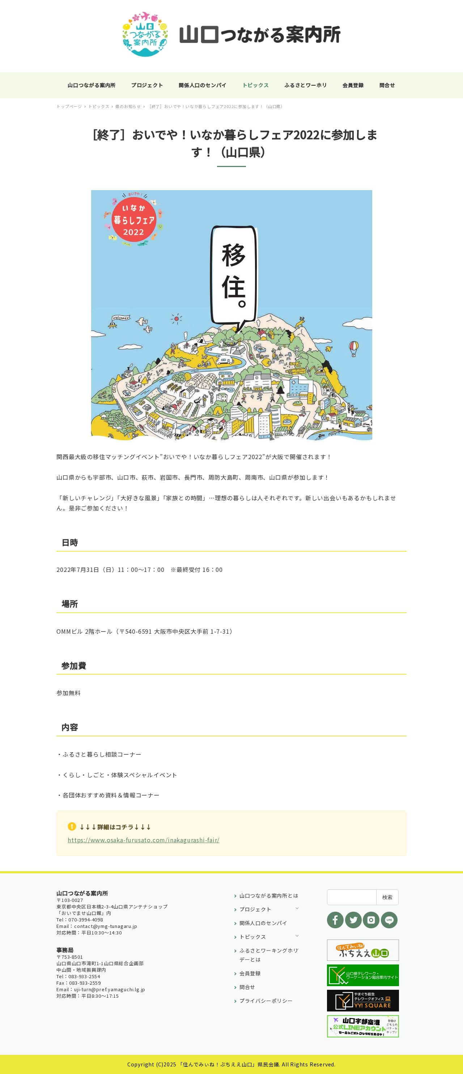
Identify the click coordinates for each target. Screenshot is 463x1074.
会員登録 (250, 973)
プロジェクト (255, 909)
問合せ (247, 986)
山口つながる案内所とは (268, 895)
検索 (387, 897)
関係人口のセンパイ (263, 923)
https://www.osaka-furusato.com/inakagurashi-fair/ (143, 839)
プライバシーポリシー (266, 1000)
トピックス (252, 936)
